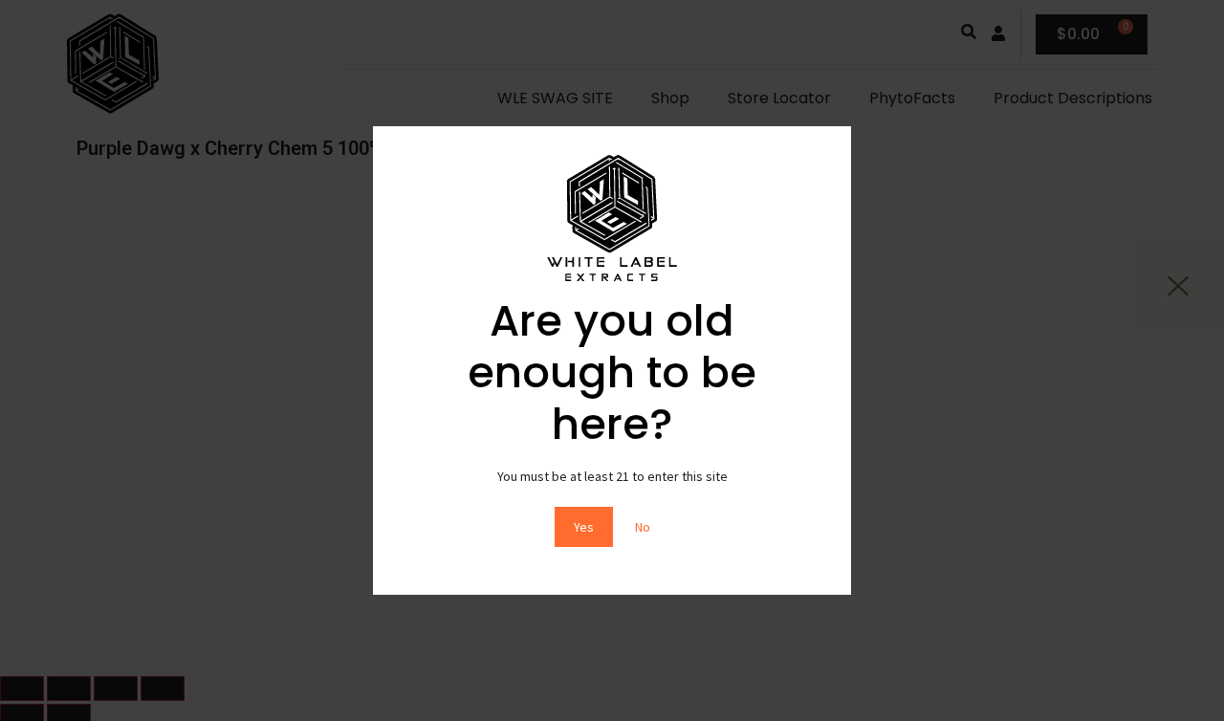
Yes (584, 526)
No (642, 526)
